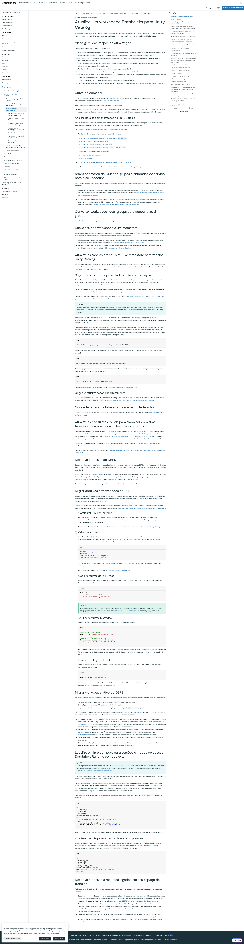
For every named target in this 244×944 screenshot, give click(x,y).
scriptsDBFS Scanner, (96, 474)
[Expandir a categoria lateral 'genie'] (25, 35)
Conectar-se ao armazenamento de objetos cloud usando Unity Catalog (134, 527)
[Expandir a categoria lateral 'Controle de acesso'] (25, 153)
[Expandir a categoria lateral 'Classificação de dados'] (25, 169)
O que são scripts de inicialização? (122, 745)
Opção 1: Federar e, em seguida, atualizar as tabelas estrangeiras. (184, 45)
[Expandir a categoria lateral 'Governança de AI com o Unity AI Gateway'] (25, 183)
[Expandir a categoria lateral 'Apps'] (25, 63)
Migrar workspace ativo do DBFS (180, 84)
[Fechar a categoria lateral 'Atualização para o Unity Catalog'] (25, 109)
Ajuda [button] (88, 3)
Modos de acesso (110, 846)
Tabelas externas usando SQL (126, 387)
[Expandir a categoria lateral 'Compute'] (25, 60)
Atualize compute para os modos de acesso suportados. (182, 95)
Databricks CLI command (125, 611)
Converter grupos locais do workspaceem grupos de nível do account (102, 130)
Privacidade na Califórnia (142, 935)
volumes (155, 499)
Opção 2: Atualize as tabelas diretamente (180, 49)
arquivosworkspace (122, 712)
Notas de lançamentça (76, 3)
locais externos (101, 501)
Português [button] (209, 8)
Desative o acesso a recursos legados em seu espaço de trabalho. (183, 100)
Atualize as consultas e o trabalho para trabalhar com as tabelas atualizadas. (105, 162)
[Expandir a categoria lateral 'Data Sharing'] (25, 29)
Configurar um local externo (180, 70)
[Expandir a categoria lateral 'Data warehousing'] (25, 25)
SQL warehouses (87, 158)
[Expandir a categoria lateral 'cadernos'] (25, 66)
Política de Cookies (16, 932)
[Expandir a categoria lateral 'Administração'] (25, 79)
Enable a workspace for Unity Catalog (131, 243)
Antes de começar (176, 19)
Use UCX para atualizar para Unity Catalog (126, 167)
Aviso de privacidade (78, 935)
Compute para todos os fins (91, 155)
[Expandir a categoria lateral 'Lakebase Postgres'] (25, 22)
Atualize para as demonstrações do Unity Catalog (182, 23)
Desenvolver (43, 3)
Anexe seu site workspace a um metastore (183, 36)
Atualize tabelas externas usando (94, 141)
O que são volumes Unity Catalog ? (118, 570)
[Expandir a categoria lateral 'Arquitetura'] (25, 56)
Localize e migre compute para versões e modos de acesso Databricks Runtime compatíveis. (183, 89)
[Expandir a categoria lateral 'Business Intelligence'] (25, 50)
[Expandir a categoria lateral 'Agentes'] (25, 39)
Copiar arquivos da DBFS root (180, 76)
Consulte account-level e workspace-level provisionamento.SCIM (116, 205)
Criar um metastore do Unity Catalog (118, 248)
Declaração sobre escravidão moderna (117, 935)
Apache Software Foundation (167, 940)
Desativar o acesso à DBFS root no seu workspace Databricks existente (133, 901)
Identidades (93, 195)
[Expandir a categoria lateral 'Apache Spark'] (25, 72)
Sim (177, 108)
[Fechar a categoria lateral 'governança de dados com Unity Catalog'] (25, 87)
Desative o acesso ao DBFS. (179, 65)
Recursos (62, 3)
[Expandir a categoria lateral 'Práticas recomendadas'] (25, 191)
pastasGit (137, 712)
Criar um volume (177, 73)
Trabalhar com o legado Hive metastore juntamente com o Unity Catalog (129, 436)
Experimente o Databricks (233, 8)
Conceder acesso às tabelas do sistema (98, 771)
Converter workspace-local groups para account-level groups (182, 32)
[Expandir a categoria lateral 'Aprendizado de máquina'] (25, 46)
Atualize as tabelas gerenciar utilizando (96, 144)
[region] (35, 932)
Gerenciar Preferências (13, 938)
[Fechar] (65, 925)
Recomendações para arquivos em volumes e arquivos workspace (142, 508)
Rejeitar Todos (45, 938)
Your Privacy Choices (162, 935)
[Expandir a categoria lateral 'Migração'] (25, 194)
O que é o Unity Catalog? (111, 101)
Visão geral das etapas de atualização (182, 16)
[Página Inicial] (77, 13)
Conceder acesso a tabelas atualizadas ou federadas (183, 54)
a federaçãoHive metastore (150, 434)
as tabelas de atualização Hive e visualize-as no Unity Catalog (132, 400)
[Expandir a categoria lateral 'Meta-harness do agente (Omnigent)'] (25, 43)
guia (34, 3)
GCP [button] (218, 8)
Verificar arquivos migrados (180, 79)
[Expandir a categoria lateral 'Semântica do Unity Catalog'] (25, 160)
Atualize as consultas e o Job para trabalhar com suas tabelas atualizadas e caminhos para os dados (183, 60)
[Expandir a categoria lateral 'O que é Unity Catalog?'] (25, 90)
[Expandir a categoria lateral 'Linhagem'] (25, 166)
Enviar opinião (184, 111)
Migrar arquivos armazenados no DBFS (182, 68)
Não (192, 108)
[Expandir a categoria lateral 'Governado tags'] (25, 157)
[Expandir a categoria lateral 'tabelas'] (25, 69)
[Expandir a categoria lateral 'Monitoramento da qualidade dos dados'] (25, 174)
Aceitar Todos (59, 938)
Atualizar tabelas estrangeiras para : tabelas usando (103, 138)
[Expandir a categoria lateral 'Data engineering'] (25, 19)
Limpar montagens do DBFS (180, 81)
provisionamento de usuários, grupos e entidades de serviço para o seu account (183, 28)
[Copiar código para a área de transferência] (163, 344)
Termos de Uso (94, 935)
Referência (53, 3)
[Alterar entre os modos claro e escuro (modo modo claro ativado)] (240, 2)
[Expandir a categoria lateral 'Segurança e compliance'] (25, 82)
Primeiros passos (25, 3)
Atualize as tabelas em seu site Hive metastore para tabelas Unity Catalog (182, 40)
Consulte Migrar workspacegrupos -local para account (94, 221)
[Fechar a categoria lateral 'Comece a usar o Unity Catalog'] (25, 95)
